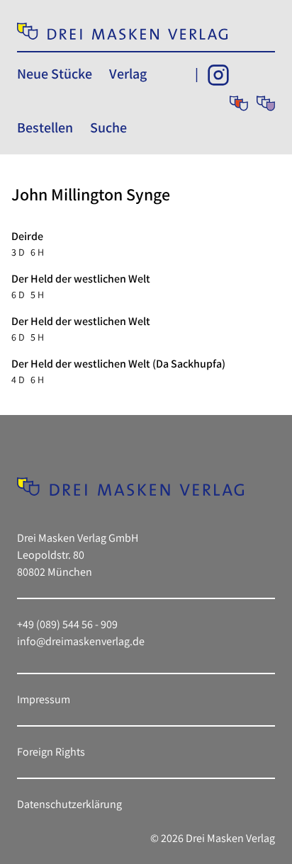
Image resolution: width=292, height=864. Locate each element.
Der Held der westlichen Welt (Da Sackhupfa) (118, 363)
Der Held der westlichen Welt (80, 278)
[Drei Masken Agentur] (266, 103)
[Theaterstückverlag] (239, 103)
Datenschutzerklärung (69, 804)
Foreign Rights (51, 751)
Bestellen (45, 127)
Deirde (27, 236)
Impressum (43, 699)
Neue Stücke (54, 73)
